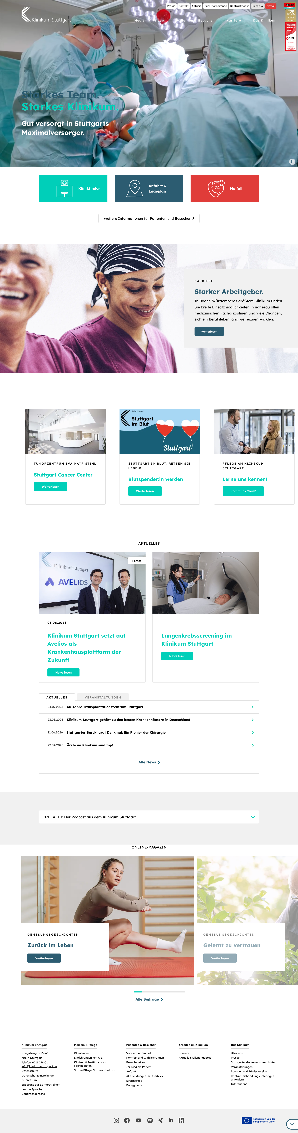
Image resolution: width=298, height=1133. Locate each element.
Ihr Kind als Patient (138, 1067)
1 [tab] (138, 991)
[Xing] (160, 1120)
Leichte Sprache (32, 1089)
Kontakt (183, 6)
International (239, 1084)
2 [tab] (146, 991)
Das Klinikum (264, 20)
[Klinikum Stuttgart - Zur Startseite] (46, 15)
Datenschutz (30, 1071)
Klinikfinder (81, 1053)
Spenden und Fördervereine (249, 1071)
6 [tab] (181, 991)
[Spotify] (150, 1120)
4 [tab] (164, 991)
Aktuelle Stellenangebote (195, 1057)
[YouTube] (138, 1120)
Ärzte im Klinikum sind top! (90, 745)
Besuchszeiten (135, 1062)
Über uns (237, 1053)
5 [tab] (172, 991)
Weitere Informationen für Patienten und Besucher (147, 218)
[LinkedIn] (170, 1120)
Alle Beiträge (147, 999)
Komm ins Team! (243, 491)
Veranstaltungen (241, 1067)
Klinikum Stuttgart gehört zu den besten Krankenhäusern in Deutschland (128, 720)
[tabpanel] (149, 737)
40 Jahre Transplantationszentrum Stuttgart (105, 707)
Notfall (271, 6)
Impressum (29, 1080)
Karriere (233, 20)
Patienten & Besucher (195, 20)
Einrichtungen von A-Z (88, 1057)
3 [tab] (155, 991)
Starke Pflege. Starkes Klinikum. (95, 1070)
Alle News (147, 762)
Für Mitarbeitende (216, 6)
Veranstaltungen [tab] (103, 697)
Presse (171, 6)
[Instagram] (116, 1120)
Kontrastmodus (239, 6)
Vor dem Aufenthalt (139, 1053)
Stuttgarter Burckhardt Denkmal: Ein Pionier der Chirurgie (116, 732)
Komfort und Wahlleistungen (145, 1057)
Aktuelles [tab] (56, 697)
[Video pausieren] (292, 162)
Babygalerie (134, 1085)
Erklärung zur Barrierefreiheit (40, 1084)
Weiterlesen (209, 331)
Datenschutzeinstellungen (38, 1075)
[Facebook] (127, 1120)
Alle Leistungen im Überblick (144, 1076)
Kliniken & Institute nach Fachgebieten (90, 1064)
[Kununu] (181, 1120)
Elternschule (134, 1080)
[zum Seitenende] (292, 1124)
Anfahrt (196, 6)
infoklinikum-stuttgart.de (39, 1066)
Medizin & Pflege (149, 20)
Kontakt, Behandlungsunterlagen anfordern (252, 1077)
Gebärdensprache (33, 1093)
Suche (256, 6)
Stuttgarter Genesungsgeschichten (253, 1062)
